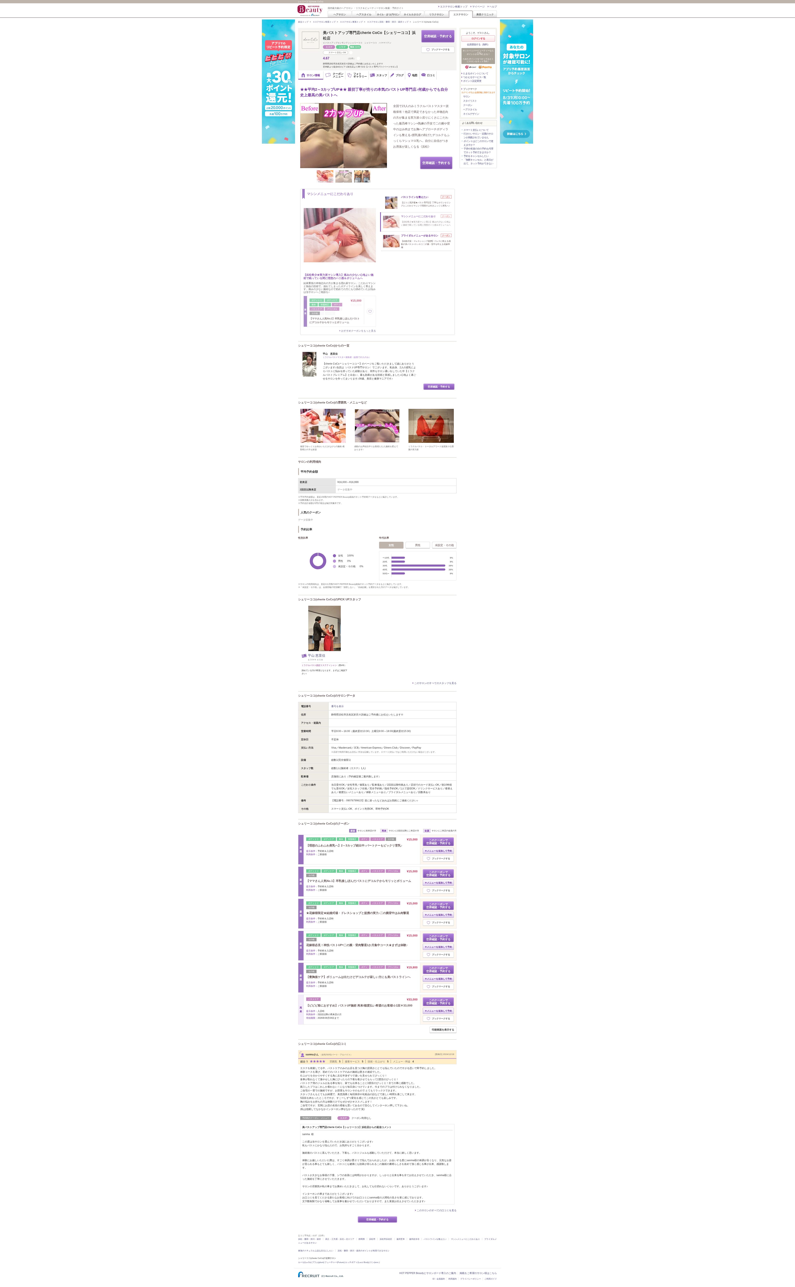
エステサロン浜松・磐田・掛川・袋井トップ (387, 22)
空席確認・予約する (438, 36)
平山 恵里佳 (316, 655)
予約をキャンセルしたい (476, 156)
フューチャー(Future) (334, 1262)
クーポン (467, 105)
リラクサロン (436, 14)
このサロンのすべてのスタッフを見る (435, 683)
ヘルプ (493, 6)
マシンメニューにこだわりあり (465, 1239)
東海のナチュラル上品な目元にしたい (315, 1251)
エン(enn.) (375, 1262)
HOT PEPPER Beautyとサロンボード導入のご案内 (427, 1273)
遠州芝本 (400, 1239)
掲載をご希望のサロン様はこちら (478, 1273)
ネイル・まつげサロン (388, 14)
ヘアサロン (340, 14)
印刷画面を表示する (443, 1029)
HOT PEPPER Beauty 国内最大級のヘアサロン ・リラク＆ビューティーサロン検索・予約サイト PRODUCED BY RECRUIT (310, 10)
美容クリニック (485, 14)
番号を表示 (337, 706)
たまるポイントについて (475, 73)
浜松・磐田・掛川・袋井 (309, 1239)
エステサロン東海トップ (351, 22)
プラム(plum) (318, 1262)
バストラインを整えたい (435, 1239)
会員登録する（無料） (478, 44)
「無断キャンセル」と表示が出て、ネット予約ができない (478, 161)
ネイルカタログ (412, 14)
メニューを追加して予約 (439, 851)
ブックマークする (440, 49)
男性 (417, 545)
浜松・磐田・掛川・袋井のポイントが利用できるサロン (363, 1251)
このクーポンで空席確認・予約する (438, 842)
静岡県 (362, 1239)
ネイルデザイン (471, 113)
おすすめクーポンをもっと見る (358, 330)
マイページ (478, 6)
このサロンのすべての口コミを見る (437, 1210)
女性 (391, 545)
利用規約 (452, 1279)
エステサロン (460, 14)
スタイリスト (470, 100)
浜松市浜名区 (386, 1239)
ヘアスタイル (364, 14)
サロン (466, 96)
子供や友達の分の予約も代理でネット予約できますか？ (478, 150)
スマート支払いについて (476, 130)
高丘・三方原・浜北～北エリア (339, 1239)
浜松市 (372, 1239)
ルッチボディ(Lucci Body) (357, 1262)
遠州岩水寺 (414, 1239)
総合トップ (303, 22)
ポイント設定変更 (472, 80)
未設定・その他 (444, 545)
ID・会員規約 (438, 1279)
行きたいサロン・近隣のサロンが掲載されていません (478, 135)
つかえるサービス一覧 (474, 77)
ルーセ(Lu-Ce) (304, 1262)
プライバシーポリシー (470, 1279)
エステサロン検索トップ (453, 6)
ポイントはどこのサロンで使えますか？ (478, 143)
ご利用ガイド (490, 1279)
